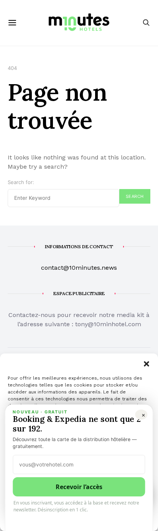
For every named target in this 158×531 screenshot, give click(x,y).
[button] (146, 363)
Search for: (21, 182)
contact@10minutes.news (79, 267)
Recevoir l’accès (79, 487)
